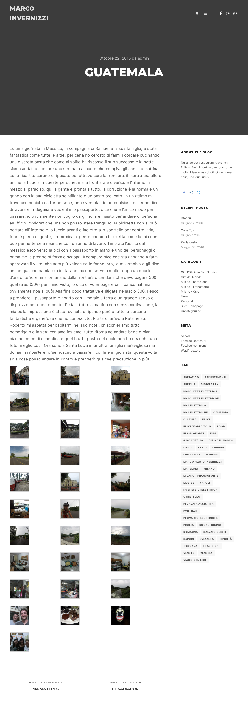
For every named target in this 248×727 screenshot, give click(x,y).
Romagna (190, 531)
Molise (188, 482)
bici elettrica (194, 405)
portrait (190, 510)
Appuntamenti (215, 377)
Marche (212, 454)
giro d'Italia (193, 440)
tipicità (225, 538)
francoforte (194, 433)
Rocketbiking (210, 524)
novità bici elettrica (200, 489)
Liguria (218, 447)
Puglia (188, 524)
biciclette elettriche (201, 398)
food (221, 426)
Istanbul (186, 218)
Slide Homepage (192, 306)
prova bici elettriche (200, 517)
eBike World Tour (197, 426)
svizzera (207, 538)
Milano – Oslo (190, 291)
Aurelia (189, 384)
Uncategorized (191, 311)
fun (213, 433)
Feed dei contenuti (193, 341)
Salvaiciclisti (214, 531)
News (185, 296)
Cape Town (188, 230)
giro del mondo (221, 440)
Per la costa (189, 242)
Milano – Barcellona (194, 282)
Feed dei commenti (194, 345)
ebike (206, 419)
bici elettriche (195, 412)
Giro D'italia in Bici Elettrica (199, 272)
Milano (209, 468)
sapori (188, 538)
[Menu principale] (205, 13)
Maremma (190, 468)
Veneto (189, 552)
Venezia (206, 552)
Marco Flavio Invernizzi (202, 461)
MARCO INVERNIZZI (29, 13)
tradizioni (211, 545)
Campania (220, 412)
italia (188, 447)
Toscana (190, 545)
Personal (187, 301)
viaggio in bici (194, 560)
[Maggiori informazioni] (197, 13)
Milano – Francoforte (195, 286)
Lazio (202, 447)
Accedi (185, 336)
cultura (190, 419)
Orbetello (191, 496)
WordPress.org (190, 350)
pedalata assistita (198, 503)
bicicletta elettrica (200, 391)
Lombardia (191, 454)
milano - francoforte (201, 475)
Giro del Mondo (191, 277)
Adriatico (191, 377)
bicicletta (209, 384)
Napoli (205, 482)
